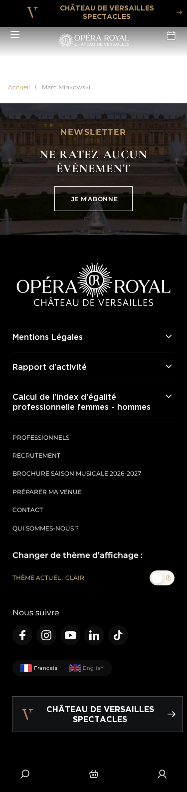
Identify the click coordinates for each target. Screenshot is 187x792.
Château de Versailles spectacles (107, 12)
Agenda (172, 34)
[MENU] (15, 34)
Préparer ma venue (47, 492)
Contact (27, 510)
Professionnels (40, 437)
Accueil (19, 87)
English (93, 668)
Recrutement (36, 455)
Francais (45, 668)
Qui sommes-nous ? (45, 528)
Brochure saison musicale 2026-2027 (76, 473)
